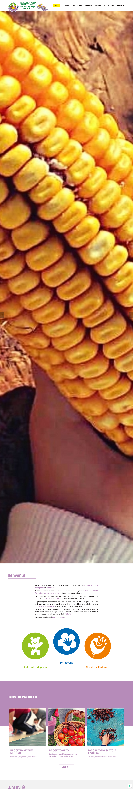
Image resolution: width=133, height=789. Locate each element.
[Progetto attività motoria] (27, 726)
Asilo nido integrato (35, 667)
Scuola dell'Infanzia (97, 667)
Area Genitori (109, 6)
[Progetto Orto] (66, 726)
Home (57, 6)
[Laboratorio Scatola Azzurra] (105, 726)
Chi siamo (65, 6)
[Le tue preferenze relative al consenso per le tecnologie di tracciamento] (130, 786)
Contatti (120, 6)
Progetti (88, 6)
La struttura (77, 6)
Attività (98, 6)
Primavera (66, 662)
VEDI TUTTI (66, 766)
